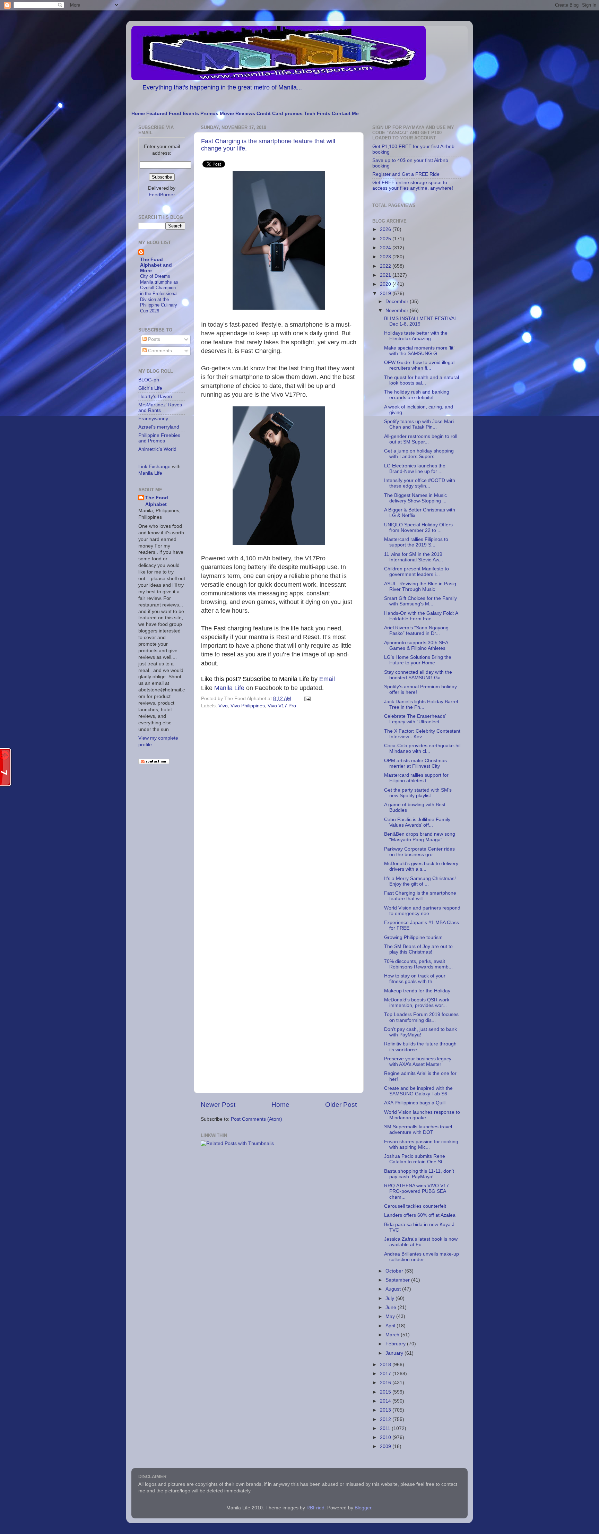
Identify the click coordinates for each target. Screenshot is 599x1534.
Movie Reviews (237, 113)
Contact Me (345, 113)
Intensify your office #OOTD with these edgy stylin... (419, 483)
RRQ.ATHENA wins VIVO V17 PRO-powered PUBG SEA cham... (416, 1191)
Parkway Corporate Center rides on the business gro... (419, 851)
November (397, 310)
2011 (386, 1428)
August (393, 1289)
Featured (156, 113)
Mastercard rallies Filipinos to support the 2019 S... (416, 542)
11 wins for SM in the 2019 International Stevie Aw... (413, 557)
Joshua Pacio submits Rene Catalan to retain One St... (415, 1159)
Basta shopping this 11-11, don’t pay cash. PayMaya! (419, 1174)
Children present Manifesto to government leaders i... (416, 571)
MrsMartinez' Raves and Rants (160, 407)
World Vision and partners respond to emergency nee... (422, 910)
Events (191, 113)
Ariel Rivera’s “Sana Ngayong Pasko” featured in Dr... (416, 630)
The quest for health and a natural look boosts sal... (421, 380)
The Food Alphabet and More (156, 265)
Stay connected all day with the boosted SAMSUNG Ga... (418, 675)
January (395, 1353)
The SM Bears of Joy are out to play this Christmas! (418, 949)
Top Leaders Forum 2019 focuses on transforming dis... (421, 1017)
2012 (386, 1419)
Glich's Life (150, 388)
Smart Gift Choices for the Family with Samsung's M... (420, 601)
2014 (386, 1401)
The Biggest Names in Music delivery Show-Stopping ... (415, 498)
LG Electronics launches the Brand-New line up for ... (414, 468)
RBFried (315, 1507)
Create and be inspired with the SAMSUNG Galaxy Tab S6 (418, 1091)
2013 (386, 1410)
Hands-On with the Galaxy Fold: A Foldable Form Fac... (421, 616)
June (391, 1307)
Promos (209, 113)
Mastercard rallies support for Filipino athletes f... (416, 778)
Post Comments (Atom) (256, 1119)
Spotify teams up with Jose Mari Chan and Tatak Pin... (419, 424)
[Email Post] (306, 698)
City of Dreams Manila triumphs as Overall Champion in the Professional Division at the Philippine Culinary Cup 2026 (159, 293)
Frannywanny (153, 418)
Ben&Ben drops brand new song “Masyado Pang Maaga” (419, 836)
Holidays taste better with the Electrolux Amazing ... (416, 335)
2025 (386, 238)
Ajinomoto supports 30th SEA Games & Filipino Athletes (416, 645)
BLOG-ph (148, 379)
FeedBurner (162, 194)
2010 (386, 1437)
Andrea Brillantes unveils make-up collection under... (421, 1256)
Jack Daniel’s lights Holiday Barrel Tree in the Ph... (421, 704)
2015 (386, 1392)
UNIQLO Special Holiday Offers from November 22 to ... (418, 527)
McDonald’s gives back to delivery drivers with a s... (421, 866)
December (397, 301)
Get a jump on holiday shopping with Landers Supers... (419, 453)
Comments (159, 350)
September (398, 1280)
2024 (386, 247)
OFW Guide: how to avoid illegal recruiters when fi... (419, 365)
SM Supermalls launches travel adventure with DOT (418, 1129)
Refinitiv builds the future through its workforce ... (420, 1046)
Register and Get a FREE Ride (406, 174)
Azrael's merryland (158, 427)
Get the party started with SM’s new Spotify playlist (418, 792)
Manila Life (229, 687)
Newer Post (218, 1104)
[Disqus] (278, 806)
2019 (386, 293)
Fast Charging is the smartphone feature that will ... (420, 895)
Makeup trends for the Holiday (417, 990)
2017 (386, 1373)
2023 (386, 256)
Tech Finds (317, 113)
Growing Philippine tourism (413, 937)
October (395, 1271)
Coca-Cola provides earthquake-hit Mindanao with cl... (422, 748)
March (393, 1334)
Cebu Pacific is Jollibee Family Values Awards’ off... (417, 822)
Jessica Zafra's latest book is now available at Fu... (421, 1241)
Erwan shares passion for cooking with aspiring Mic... (421, 1144)
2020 (386, 284)
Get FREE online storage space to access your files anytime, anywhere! (412, 185)
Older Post (341, 1104)
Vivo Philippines (248, 705)
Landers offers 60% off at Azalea (419, 1215)
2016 (386, 1382)
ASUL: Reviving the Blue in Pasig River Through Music (420, 586)
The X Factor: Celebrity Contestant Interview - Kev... (422, 734)
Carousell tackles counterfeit (415, 1206)
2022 (386, 266)
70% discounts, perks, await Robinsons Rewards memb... (418, 964)
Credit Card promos (280, 113)
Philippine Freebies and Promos (159, 438)
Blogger (363, 1507)
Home (138, 113)
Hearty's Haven (155, 396)
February (396, 1343)
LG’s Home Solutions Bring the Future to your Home (417, 660)
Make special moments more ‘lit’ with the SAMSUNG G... (419, 350)
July (390, 1298)
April (391, 1325)
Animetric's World (157, 449)
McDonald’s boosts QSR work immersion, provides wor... (416, 1002)
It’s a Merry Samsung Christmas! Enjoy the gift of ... (420, 881)
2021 (386, 275)
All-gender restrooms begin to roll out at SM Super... (420, 439)
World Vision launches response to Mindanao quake (422, 1115)
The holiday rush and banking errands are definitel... (416, 394)
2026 (386, 229)
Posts (153, 339)
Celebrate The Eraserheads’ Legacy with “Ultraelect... (415, 719)
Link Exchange (154, 466)
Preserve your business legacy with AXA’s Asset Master (417, 1061)
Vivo (223, 705)
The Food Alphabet (156, 501)
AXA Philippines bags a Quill (414, 1102)
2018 (386, 1364)
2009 (386, 1446)
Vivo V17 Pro (282, 705)
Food (175, 113)
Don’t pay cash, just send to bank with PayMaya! (420, 1032)
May (390, 1316)
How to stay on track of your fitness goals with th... (414, 978)
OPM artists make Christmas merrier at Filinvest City (415, 763)
